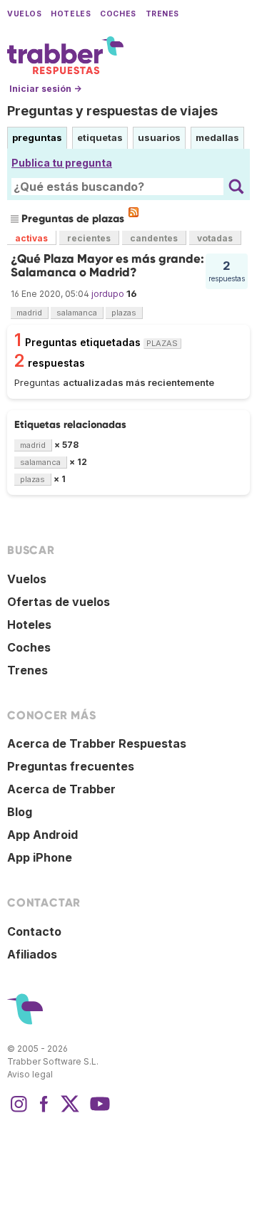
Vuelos (24, 14)
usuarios (159, 137)
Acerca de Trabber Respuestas (96, 743)
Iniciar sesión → (45, 88)
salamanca (76, 313)
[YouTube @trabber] (97, 1111)
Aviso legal (30, 1074)
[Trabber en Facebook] (44, 1111)
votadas (215, 238)
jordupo (107, 293)
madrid (29, 313)
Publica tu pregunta (61, 163)
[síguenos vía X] (70, 1111)
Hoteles (71, 14)
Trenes (162, 14)
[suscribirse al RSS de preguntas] (133, 212)
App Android (42, 834)
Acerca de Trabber (61, 789)
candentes (154, 238)
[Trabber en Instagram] (18, 1111)
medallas (217, 137)
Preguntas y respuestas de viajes (112, 110)
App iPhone (39, 857)
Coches (118, 14)
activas (31, 238)
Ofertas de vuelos (58, 602)
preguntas (37, 137)
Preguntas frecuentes (70, 766)
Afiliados (32, 954)
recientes (89, 238)
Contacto (34, 931)
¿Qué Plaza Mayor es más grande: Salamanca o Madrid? (107, 265)
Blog (19, 812)
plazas (123, 313)
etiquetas (100, 137)
